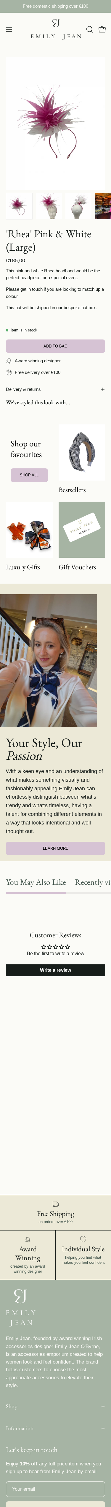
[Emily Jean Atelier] (55, 29)
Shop (11, 1406)
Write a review (55, 970)
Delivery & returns (23, 389)
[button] (89, 29)
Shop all (29, 475)
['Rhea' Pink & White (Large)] (19, 206)
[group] (55, 6)
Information (19, 1428)
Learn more (55, 848)
